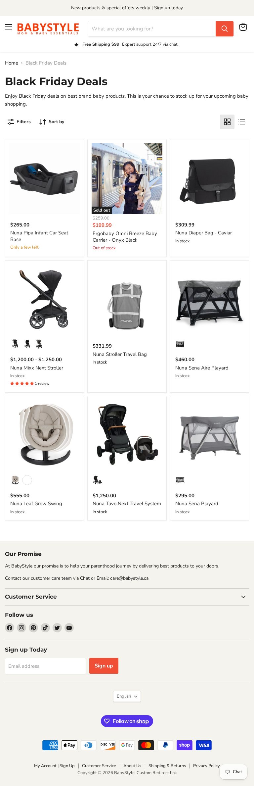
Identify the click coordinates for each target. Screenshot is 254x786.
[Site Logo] (50, 28)
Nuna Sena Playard (196, 503)
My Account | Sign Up (54, 766)
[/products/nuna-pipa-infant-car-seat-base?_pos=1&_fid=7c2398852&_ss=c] (44, 178)
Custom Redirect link (157, 773)
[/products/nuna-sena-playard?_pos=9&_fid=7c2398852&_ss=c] (209, 435)
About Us (132, 766)
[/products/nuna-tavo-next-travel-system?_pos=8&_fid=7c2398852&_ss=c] (127, 435)
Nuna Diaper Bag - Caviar (203, 232)
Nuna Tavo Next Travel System (127, 503)
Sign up (104, 665)
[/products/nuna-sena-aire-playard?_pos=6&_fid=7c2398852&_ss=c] (209, 299)
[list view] (241, 122)
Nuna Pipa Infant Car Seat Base (39, 236)
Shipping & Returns (167, 766)
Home (11, 63)
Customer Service (99, 766)
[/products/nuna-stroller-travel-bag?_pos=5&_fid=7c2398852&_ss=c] (127, 299)
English (124, 696)
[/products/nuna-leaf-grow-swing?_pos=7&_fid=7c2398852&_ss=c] (44, 435)
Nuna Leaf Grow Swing (36, 503)
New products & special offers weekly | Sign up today (127, 8)
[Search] (224, 28)
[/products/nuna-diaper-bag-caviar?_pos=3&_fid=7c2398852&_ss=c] (209, 178)
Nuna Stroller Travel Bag (120, 354)
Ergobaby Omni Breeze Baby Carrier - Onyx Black (125, 236)
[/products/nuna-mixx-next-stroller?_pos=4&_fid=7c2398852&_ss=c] (44, 299)
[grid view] (227, 122)
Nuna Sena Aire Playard (202, 368)
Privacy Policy (206, 766)
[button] (22, 383)
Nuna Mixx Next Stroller (36, 368)
